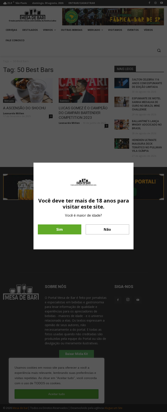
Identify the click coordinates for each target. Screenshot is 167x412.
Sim (59, 229)
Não (107, 229)
